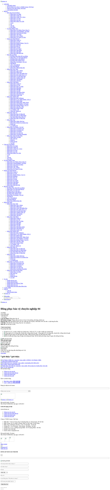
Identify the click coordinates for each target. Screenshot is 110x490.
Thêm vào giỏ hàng (5, 327)
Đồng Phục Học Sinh (12, 69)
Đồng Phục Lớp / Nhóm (16, 36)
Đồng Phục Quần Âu (15, 15)
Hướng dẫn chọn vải (12, 285)
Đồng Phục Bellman (15, 44)
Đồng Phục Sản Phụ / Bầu (17, 107)
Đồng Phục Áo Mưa (15, 137)
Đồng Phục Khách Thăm (16, 108)
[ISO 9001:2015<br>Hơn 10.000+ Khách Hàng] (13, 363)
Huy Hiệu (12, 27)
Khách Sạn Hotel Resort (13, 38)
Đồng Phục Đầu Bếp (15, 52)
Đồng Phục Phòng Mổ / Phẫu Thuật (19, 102)
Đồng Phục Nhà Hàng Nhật (17, 92)
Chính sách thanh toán (9, 374)
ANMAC (29, 360)
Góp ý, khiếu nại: (12, 382)
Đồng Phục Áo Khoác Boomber (18, 134)
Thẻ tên (12, 25)
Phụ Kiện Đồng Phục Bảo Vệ (18, 117)
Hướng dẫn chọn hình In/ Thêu (15, 283)
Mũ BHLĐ (13, 63)
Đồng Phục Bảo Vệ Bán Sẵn (17, 118)
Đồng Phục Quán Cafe (16, 95)
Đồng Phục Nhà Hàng (16, 50)
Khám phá (15, 361)
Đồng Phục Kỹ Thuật (15, 49)
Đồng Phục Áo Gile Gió (16, 133)
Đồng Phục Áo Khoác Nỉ (16, 130)
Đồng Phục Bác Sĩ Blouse (17, 98)
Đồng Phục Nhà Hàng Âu (17, 93)
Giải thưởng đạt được (12, 10)
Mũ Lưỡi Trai (13, 138)
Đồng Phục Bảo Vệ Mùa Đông (18, 115)
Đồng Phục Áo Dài (15, 47)
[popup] (4, 447)
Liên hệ (6, 289)
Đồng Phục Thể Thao (15, 34)
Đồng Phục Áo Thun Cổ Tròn (18, 37)
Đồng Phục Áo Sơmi (15, 14)
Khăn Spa (12, 124)
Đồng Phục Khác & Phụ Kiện (14, 135)
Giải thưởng (28, 363)
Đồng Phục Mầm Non (16, 72)
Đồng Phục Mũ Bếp (15, 89)
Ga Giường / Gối (14, 109)
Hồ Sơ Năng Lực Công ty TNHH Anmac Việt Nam (20, 7)
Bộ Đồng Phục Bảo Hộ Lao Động (19, 56)
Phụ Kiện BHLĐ (14, 66)
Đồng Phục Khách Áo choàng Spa (19, 122)
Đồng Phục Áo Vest (15, 18)
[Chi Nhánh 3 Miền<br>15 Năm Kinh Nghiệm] (13, 360)
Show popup (4, 444)
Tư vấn (6, 279)
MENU (6, 11)
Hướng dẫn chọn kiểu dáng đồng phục (17, 286)
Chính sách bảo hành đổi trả (11, 373)
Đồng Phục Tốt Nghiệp (16, 79)
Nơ (11, 24)
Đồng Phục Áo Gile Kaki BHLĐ (18, 57)
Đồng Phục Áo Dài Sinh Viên (18, 76)
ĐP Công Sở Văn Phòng (13, 12)
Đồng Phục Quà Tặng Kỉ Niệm (18, 33)
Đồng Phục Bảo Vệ (15, 46)
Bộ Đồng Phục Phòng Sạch (17, 60)
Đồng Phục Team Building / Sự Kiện (19, 31)
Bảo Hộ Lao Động (12, 54)
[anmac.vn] (4, 1)
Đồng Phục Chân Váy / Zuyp (17, 17)
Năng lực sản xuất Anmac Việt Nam (16, 8)
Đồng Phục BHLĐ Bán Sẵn (17, 67)
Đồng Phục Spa (11, 120)
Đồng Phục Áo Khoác (16, 131)
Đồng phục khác (8, 202)
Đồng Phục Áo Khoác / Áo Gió (18, 62)
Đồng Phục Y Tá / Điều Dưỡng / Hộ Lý (20, 99)
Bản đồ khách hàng (12, 292)
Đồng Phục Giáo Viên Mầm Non (18, 73)
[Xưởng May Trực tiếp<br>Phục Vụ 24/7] (14, 365)
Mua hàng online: (12, 381)
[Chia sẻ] (3, 487)
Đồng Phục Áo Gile (15, 20)
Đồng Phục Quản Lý (15, 40)
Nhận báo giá (4, 448)
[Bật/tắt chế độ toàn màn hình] (4, 487)
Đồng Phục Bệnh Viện (13, 96)
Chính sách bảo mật (9, 375)
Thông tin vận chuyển (9, 371)
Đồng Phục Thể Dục (15, 80)
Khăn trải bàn (13, 141)
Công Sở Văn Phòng (9, 144)
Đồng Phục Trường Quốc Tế (17, 78)
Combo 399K (7, 287)
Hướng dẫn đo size (12, 280)
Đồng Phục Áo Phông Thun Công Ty (20, 30)
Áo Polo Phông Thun (12, 28)
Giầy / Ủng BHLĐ (15, 65)
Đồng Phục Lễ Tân (15, 41)
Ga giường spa (14, 125)
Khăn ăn (12, 140)
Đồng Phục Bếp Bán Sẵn (16, 53)
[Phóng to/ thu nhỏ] (6, 487)
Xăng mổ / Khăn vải (15, 111)
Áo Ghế (12, 143)
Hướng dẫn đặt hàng (12, 282)
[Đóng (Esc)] (1, 487)
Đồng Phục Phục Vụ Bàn (16, 86)
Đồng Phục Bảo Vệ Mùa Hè (17, 114)
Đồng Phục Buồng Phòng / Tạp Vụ (19, 43)
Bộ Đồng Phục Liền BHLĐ (17, 59)
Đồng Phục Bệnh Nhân (16, 101)
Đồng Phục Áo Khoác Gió (17, 128)
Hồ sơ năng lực (32, 365)
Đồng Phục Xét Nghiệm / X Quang (19, 104)
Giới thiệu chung (11, 5)
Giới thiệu (6, 4)
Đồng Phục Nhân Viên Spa (17, 121)
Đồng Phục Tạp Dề (15, 91)
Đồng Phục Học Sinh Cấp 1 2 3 (18, 75)
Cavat (11, 23)
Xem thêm (3, 353)
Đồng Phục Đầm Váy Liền (17, 21)
